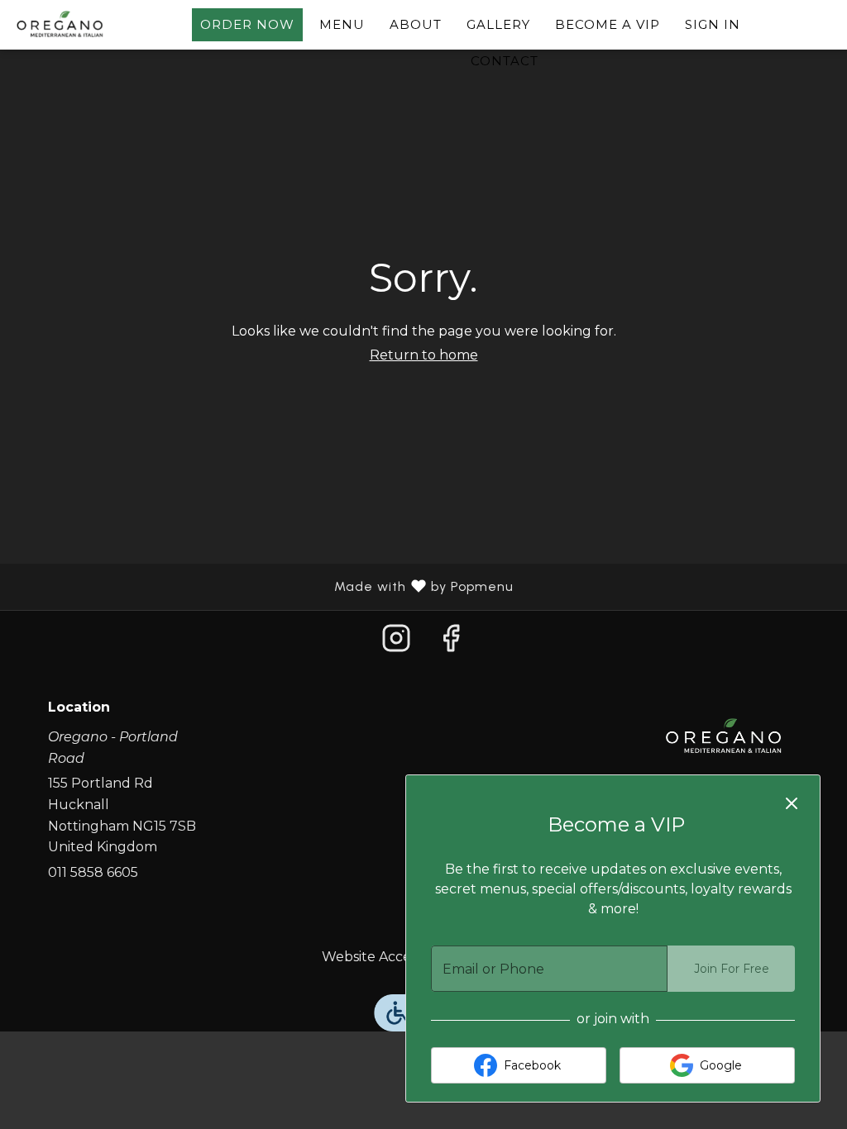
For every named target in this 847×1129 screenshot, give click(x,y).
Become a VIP (607, 24)
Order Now (247, 24)
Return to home (424, 355)
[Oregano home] (87, 24)
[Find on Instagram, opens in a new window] (396, 643)
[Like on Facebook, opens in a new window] (451, 643)
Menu (342, 24)
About (416, 24)
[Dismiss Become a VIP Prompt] (791, 803)
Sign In (712, 24)
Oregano (724, 737)
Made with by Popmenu (263, 587)
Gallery (498, 24)
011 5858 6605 (93, 872)
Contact (504, 61)
